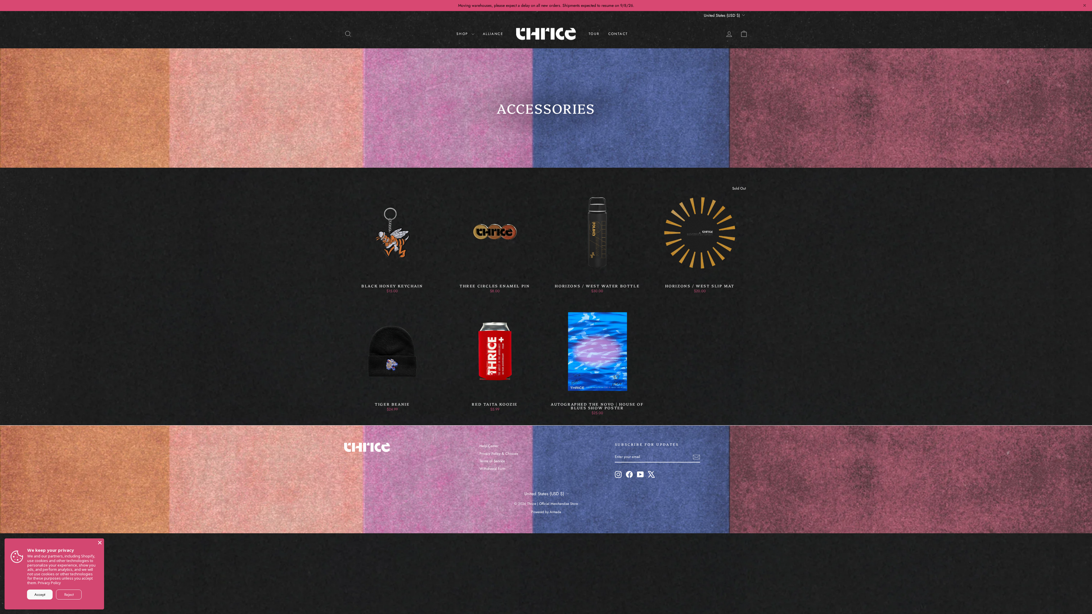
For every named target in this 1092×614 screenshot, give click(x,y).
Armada (555, 512)
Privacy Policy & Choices (498, 453)
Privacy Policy (49, 582)
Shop (463, 33)
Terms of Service (492, 461)
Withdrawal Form (492, 468)
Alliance (493, 33)
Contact (618, 33)
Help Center (489, 446)
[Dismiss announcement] (1085, 5)
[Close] (100, 542)
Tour (594, 33)
